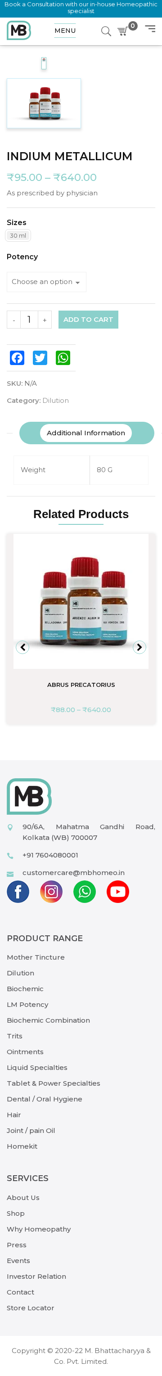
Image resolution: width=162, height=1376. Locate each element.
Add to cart (88, 319)
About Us (23, 1197)
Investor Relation (36, 1276)
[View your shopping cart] (124, 31)
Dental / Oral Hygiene (44, 1099)
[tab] (86, 433)
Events (18, 1260)
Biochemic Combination (48, 1020)
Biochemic (25, 988)
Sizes (17, 222)
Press (17, 1245)
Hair (14, 1114)
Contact (20, 1292)
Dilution (55, 400)
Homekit (22, 1146)
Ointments (25, 1051)
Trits (14, 1036)
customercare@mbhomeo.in (73, 872)
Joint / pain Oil (31, 1130)
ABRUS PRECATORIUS (81, 684)
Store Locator (30, 1308)
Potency (22, 257)
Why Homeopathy (39, 1229)
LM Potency (27, 1004)
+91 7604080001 (50, 855)
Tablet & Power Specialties (53, 1083)
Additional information (86, 433)
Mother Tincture (36, 957)
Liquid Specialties (37, 1067)
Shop (16, 1213)
